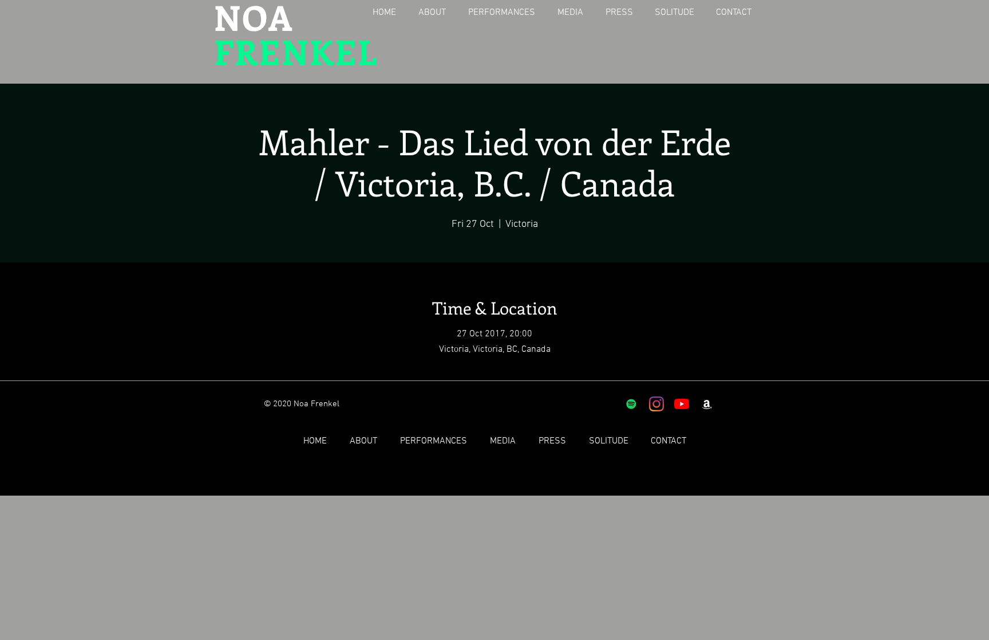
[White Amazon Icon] (706, 403)
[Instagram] (656, 403)
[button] (436, 13)
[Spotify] (631, 403)
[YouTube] (681, 403)
